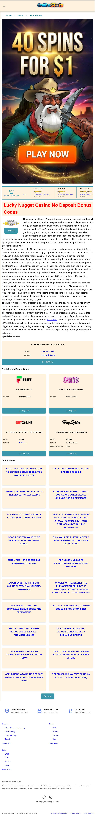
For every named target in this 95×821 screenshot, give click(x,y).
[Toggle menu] (4, 5)
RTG (7, 758)
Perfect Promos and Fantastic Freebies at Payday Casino (24, 493)
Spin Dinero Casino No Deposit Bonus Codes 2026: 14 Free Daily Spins (24, 677)
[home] (50, 9)
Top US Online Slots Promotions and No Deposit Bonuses (71, 563)
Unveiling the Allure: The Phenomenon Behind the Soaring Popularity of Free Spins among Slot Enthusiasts (71, 588)
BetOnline (23, 443)
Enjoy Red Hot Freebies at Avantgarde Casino (24, 561)
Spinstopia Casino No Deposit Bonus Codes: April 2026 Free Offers (71, 654)
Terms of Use (88, 813)
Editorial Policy (75, 813)
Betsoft (7, 739)
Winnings (56, 731)
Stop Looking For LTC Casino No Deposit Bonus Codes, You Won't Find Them (24, 472)
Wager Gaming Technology (15, 728)
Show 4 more (54, 743)
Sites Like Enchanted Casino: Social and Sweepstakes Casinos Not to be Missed (71, 494)
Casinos (5, 724)
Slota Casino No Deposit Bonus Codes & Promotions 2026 (71, 607)
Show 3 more (7, 743)
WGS (7, 754)
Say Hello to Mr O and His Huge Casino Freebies (71, 470)
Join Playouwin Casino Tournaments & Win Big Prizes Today (24, 654)
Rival (7, 765)
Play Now (11, 231)
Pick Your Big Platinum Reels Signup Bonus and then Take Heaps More (71, 540)
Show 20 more (7, 769)
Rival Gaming (10, 731)
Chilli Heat (52, 319)
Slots (54, 739)
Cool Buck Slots (47, 351)
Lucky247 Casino (48, 355)
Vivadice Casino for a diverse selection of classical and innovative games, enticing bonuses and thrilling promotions (71, 521)
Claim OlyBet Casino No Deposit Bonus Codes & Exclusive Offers (71, 631)
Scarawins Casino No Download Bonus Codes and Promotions (24, 609)
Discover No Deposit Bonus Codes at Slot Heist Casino (24, 516)
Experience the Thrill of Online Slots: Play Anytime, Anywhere (24, 586)
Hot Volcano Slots (60, 194)
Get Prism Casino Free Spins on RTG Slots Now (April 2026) (71, 676)
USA (54, 728)
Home (9, 15)
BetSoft (7, 761)
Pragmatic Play (10, 735)
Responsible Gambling (59, 813)
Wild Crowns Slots (82, 194)
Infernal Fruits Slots (37, 194)
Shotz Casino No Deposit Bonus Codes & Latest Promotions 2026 (24, 631)
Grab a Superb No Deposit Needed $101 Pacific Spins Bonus (24, 540)
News (20, 15)
